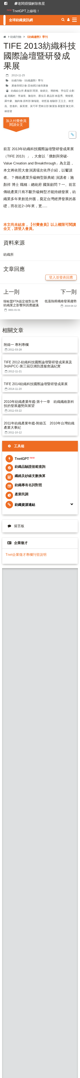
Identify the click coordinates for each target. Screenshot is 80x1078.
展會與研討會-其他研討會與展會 (30, 85)
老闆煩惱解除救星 (31, 3)
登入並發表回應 (61, 277)
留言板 (19, 526)
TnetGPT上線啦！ (23, 11)
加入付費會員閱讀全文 (16, 122)
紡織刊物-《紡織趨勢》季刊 (27, 80)
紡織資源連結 (25, 504)
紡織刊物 (15, 37)
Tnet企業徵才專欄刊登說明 (26, 554)
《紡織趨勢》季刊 (37, 37)
